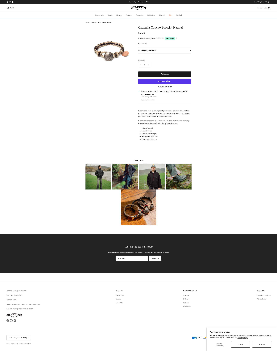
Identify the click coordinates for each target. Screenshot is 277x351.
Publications (151, 15)
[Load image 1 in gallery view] (110, 49)
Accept (240, 344)
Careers (118, 299)
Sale (170, 15)
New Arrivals (99, 15)
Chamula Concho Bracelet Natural (101, 22)
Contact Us (187, 306)
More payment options (165, 86)
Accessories (139, 15)
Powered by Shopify (25, 343)
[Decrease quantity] (140, 64)
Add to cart (165, 74)
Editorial (162, 15)
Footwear (129, 15)
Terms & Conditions (264, 295)
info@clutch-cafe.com (25, 309)
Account (186, 295)
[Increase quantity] (149, 64)
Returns (186, 302)
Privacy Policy (262, 299)
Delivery (186, 299)
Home (87, 22)
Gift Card (179, 15)
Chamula (144, 43)
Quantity (141, 60)
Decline (262, 344)
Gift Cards (119, 302)
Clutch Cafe (120, 295)
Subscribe (155, 258)
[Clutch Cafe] (138, 8)
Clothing (119, 15)
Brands (110, 15)
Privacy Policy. (243, 338)
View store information (147, 100)
